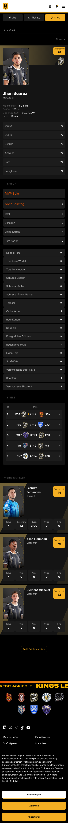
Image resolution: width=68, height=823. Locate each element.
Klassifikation (42, 737)
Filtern (58, 39)
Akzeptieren (34, 817)
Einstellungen (34, 794)
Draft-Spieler (10, 743)
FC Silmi (23, 105)
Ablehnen (34, 805)
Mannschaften (11, 737)
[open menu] (63, 6)
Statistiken (41, 743)
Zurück (10, 29)
